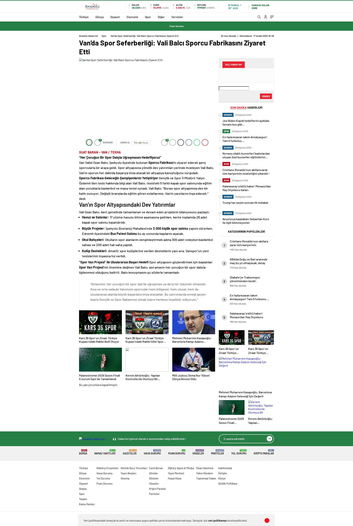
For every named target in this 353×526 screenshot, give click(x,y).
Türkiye (84, 17)
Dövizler (154, 478)
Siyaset (115, 17)
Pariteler (217, 452)
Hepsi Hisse (174, 478)
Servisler (177, 17)
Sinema (125, 478)
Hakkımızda (225, 468)
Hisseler (198, 452)
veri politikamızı (217, 520)
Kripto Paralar (264, 452)
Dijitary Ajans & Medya (181, 468)
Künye (222, 478)
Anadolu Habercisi (88, 35)
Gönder (266, 96)
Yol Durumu (239, 452)
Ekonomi (132, 17)
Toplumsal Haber (206, 478)
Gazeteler (130, 452)
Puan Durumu (177, 26)
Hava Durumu (152, 452)
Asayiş (83, 488)
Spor (148, 17)
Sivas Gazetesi (204, 468)
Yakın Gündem (204, 473)
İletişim (222, 473)
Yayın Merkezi (176, 473)
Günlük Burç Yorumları (134, 468)
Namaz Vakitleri (104, 452)
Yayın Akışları (128, 473)
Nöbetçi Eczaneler (108, 468)
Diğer (161, 17)
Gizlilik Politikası (227, 483)
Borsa (83, 452)
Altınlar (153, 473)
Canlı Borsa (156, 468)
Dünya (99, 17)
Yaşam (83, 499)
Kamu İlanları (87, 504)
